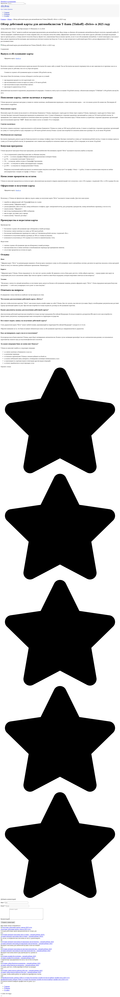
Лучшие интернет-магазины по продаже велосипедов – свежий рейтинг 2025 (25, 951)
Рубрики (7, 14)
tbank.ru (18, 58)
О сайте (6, 16)
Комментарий (5, 919)
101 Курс (5, 6)
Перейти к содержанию (8, 1)
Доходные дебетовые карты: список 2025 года (16, 929)
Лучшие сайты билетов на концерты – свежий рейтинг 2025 (20, 965)
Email (3, 906)
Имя (3, 902)
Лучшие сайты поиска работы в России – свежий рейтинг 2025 (21, 972)
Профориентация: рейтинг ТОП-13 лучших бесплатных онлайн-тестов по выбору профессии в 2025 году (34, 979)
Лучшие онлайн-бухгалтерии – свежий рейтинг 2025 (18, 958)
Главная (6, 12)
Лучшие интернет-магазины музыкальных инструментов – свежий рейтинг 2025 (26, 943)
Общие (9, 19)
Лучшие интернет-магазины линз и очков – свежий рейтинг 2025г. (22, 936)
